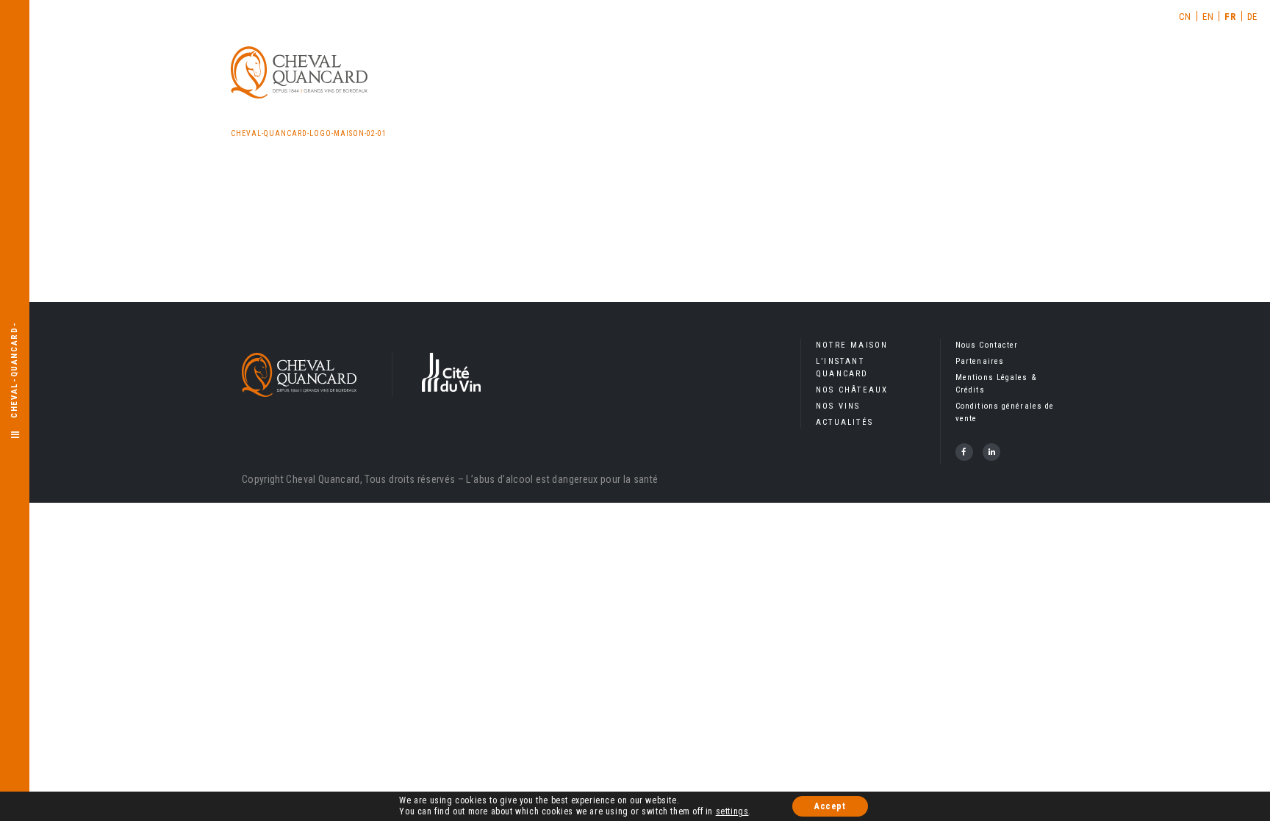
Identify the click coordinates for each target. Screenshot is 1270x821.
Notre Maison (852, 345)
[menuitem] (1185, 16)
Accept (830, 806)
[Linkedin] (991, 452)
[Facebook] (964, 452)
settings (732, 811)
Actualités (844, 422)
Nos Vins (838, 406)
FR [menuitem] (1229, 16)
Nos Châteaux (852, 390)
